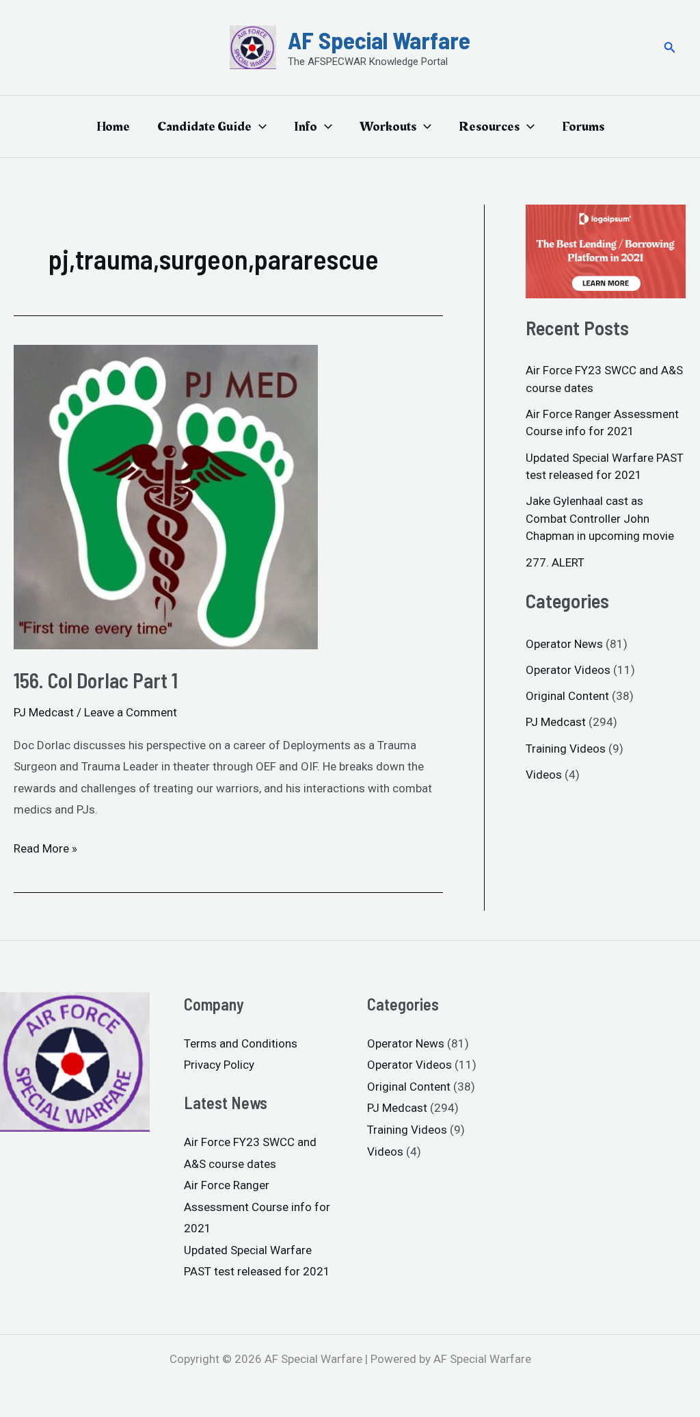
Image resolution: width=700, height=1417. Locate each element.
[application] (259, 127)
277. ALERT (555, 562)
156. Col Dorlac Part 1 (96, 680)
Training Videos (566, 748)
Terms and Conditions (240, 1043)
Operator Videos (568, 670)
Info (305, 126)
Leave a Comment (130, 712)
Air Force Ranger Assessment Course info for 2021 (257, 1206)
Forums (583, 126)
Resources (489, 126)
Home (113, 126)
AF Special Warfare (379, 39)
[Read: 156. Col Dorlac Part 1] (166, 496)
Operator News (564, 644)
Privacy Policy (219, 1064)
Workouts (388, 126)
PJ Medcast (44, 712)
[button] (670, 47)
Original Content (567, 696)
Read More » (45, 846)
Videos (544, 774)
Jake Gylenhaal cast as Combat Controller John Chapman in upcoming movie (600, 518)
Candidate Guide (204, 126)
